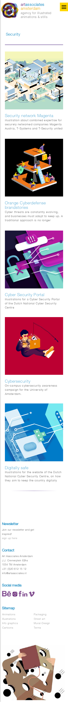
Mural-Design (42, 623)
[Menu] (64, 7)
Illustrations (9, 619)
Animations (8, 614)
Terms (37, 627)
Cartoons (7, 627)
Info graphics (10, 623)
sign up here (9, 538)
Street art (39, 619)
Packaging (40, 614)
